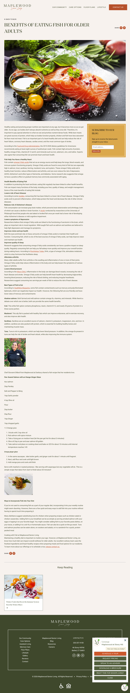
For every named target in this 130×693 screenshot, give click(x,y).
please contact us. (53, 547)
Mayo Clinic (21, 272)
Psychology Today (37, 251)
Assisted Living (25, 644)
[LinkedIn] (78, 655)
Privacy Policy (81, 676)
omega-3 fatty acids (21, 162)
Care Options (75, 7)
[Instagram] (83, 655)
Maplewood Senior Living (51, 638)
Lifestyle (101, 7)
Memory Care (25, 647)
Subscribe (96, 151)
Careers (52, 647)
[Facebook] (74, 655)
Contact (25, 661)
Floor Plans (89, 7)
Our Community (59, 7)
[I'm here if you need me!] (124, 687)
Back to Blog (11, 19)
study (42, 211)
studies (21, 196)
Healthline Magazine (22, 288)
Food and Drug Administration (28, 146)
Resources (52, 644)
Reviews (25, 659)
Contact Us (118, 7)
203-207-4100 (78, 643)
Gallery (25, 656)
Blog (51, 641)
